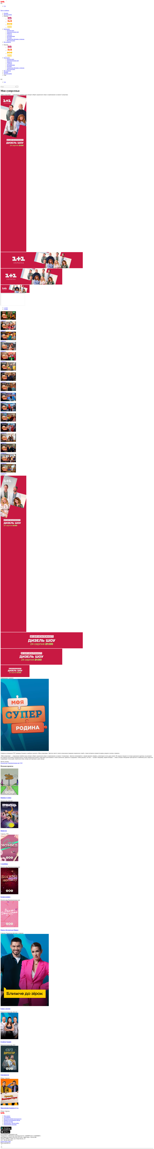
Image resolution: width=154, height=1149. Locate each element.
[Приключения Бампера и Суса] (77, 1092)
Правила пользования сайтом (12, 1120)
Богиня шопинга (5, 897)
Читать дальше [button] (5, 761)
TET (21, 763)
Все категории (11, 40)
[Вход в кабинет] (1, 9)
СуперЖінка (4, 864)
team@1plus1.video (6, 1141)
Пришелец (4, 830)
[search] (1, 78)
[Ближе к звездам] (77, 970)
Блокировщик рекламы (10, 1124)
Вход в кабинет (5, 10)
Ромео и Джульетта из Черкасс (9, 930)
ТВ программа (8, 14)
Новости (9, 33)
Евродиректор (5, 1075)
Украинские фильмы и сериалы (15, 39)
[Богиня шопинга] (77, 881)
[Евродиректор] (77, 1059)
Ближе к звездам (5, 1008)
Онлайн (6, 13)
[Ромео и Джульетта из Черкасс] (77, 914)
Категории (7, 29)
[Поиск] (17, 87)
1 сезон (6, 307)
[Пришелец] (77, 815)
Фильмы (9, 37)
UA (5, 6)
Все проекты (7, 42)
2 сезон (6, 309)
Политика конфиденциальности (12, 1118)
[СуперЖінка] (77, 848)
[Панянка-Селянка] (77, 782)
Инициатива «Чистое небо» (11, 1123)
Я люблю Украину (6, 1042)
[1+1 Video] (6, 2)
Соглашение (7, 1117)
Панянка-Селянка (6, 797)
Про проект (7, 1116)
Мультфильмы (11, 36)
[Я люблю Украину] (77, 1026)
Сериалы (9, 35)
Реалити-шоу (10, 30)
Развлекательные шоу (13, 32)
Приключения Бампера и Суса (9, 1108)
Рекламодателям (8, 1121)
